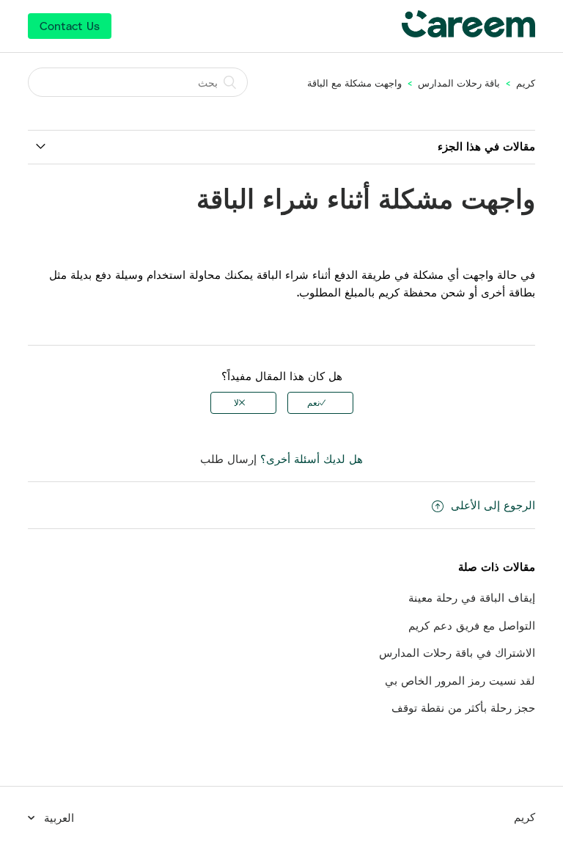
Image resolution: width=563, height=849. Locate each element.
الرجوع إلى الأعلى (492, 504)
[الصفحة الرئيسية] (468, 33)
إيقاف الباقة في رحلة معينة (471, 597)
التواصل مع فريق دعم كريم (471, 625)
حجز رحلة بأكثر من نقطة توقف (463, 707)
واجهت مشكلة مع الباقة (354, 83)
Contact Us (70, 25)
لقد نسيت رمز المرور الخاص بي (460, 680)
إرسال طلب (228, 458)
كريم (525, 83)
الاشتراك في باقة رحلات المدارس (457, 652)
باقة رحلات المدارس (459, 83)
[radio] (320, 403)
